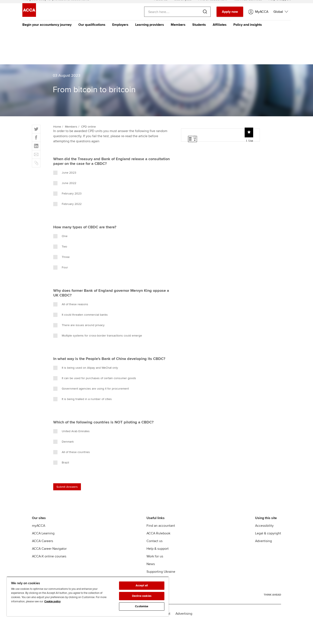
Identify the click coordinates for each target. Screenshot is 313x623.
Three (66, 257)
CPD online (88, 126)
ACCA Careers (42, 541)
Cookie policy (52, 601)
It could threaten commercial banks (85, 315)
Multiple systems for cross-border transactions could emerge (102, 335)
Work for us (154, 556)
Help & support (157, 549)
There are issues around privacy (83, 325)
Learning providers (149, 25)
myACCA (38, 526)
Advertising (263, 541)
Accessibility (264, 526)
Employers (120, 25)
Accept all (142, 585)
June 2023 (69, 172)
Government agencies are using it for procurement (95, 388)
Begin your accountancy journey (47, 25)
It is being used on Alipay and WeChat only (90, 368)
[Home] (29, 16)
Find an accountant (160, 526)
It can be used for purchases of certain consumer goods (99, 378)
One (64, 236)
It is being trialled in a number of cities (87, 399)
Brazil (65, 462)
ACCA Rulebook (158, 533)
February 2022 (72, 204)
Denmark (68, 441)
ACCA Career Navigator (49, 549)
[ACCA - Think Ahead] (272, 595)
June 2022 (69, 183)
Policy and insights (247, 25)
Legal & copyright (268, 533)
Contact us (154, 541)
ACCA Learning (43, 533)
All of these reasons (75, 304)
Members (178, 25)
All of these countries (76, 452)
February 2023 (72, 193)
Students (199, 25)
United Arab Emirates (76, 431)
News (150, 564)
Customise (141, 606)
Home (57, 126)
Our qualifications (91, 25)
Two (64, 246)
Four (65, 267)
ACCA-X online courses (49, 556)
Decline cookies (141, 596)
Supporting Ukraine (160, 572)
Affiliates (220, 25)
